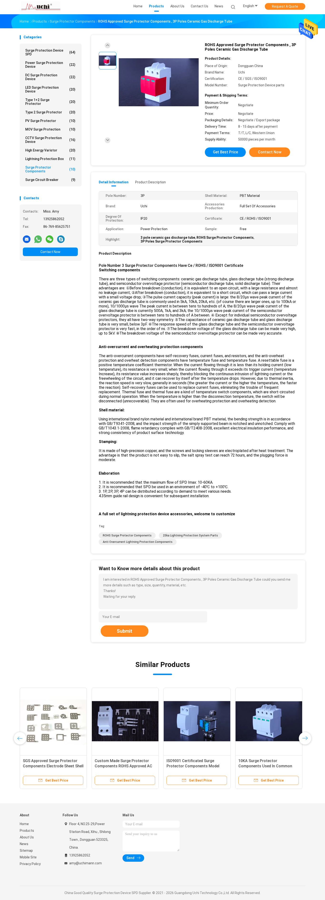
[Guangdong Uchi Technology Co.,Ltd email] (26, 239)
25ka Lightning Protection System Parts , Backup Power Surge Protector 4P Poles (125, 766)
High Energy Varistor (50, 150)
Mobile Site (28, 857)
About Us (27, 837)
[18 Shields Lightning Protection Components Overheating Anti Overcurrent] (197, 721)
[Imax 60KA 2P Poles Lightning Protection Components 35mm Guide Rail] (53, 721)
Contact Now (50, 252)
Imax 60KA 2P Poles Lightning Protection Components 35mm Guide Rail (50, 766)
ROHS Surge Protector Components (127, 535)
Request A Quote (285, 6)
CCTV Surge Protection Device (50, 140)
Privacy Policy (30, 864)
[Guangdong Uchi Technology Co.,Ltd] (41, 7)
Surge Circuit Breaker (50, 180)
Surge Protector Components (50, 169)
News (24, 844)
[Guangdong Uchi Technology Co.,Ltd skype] (61, 239)
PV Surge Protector (50, 121)
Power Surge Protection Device (50, 64)
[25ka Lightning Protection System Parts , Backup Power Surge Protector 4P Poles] (125, 721)
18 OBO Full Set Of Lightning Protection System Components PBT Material (266, 766)
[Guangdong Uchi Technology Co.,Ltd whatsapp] (38, 239)
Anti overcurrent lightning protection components (137, 542)
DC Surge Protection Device (50, 77)
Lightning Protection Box (50, 159)
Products (27, 830)
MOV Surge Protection (50, 129)
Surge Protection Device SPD (50, 52)
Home (24, 824)
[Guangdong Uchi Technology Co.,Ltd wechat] (49, 239)
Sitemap (26, 850)
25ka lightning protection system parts (190, 535)
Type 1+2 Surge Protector (50, 102)
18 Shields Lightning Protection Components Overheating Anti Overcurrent (194, 766)
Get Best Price (225, 152)
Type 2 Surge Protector (50, 112)
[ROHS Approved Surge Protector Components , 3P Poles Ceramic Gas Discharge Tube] (159, 82)
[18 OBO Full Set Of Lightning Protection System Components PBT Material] (269, 721)
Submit (124, 631)
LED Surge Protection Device (50, 89)
